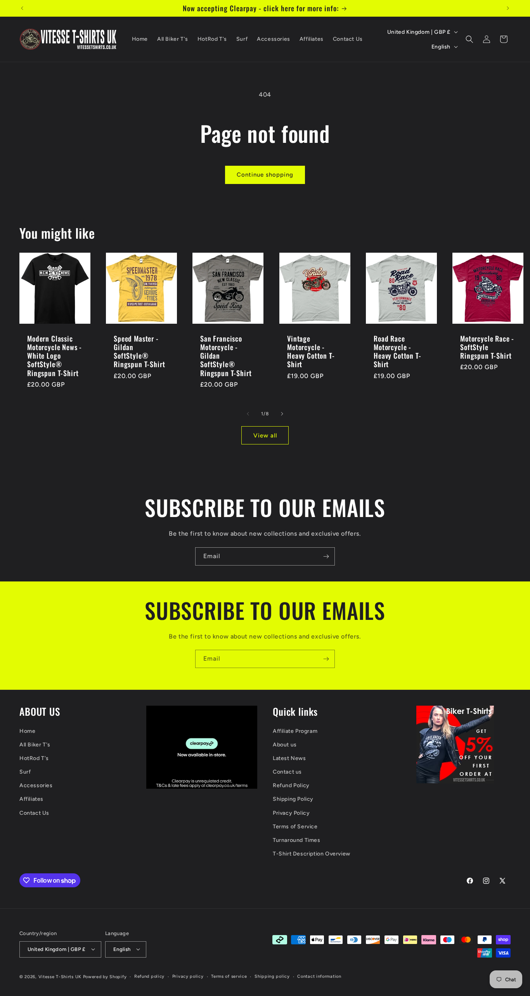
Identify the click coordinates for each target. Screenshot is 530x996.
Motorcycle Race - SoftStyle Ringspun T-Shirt (487, 347)
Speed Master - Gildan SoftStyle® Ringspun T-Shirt (139, 351)
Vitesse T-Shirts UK (59, 976)
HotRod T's (34, 758)
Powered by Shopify (105, 976)
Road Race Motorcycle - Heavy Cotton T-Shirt (397, 351)
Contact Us (34, 813)
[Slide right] (282, 413)
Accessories (36, 786)
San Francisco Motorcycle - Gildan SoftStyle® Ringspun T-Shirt (225, 355)
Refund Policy (291, 786)
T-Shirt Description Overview (311, 854)
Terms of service (229, 976)
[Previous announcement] (22, 8)
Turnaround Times (296, 840)
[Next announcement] (507, 8)
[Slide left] (247, 413)
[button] (469, 39)
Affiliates (31, 799)
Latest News (289, 758)
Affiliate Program (295, 731)
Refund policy (149, 976)
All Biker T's (34, 744)
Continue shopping (265, 174)
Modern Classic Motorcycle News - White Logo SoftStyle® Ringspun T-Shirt (54, 355)
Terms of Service (295, 826)
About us (285, 744)
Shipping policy (272, 976)
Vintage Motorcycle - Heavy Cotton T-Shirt (311, 351)
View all (265, 435)
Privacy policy (188, 976)
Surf (25, 772)
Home (27, 731)
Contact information (319, 976)
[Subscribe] (325, 556)
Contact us (287, 772)
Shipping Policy (293, 799)
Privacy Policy (291, 813)
